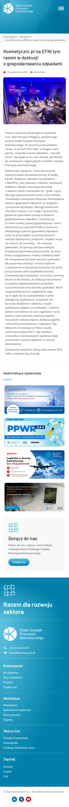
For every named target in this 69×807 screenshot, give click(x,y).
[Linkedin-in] (14, 799)
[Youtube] (28, 799)
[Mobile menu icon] (61, 8)
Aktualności (39, 72)
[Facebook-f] (21, 799)
